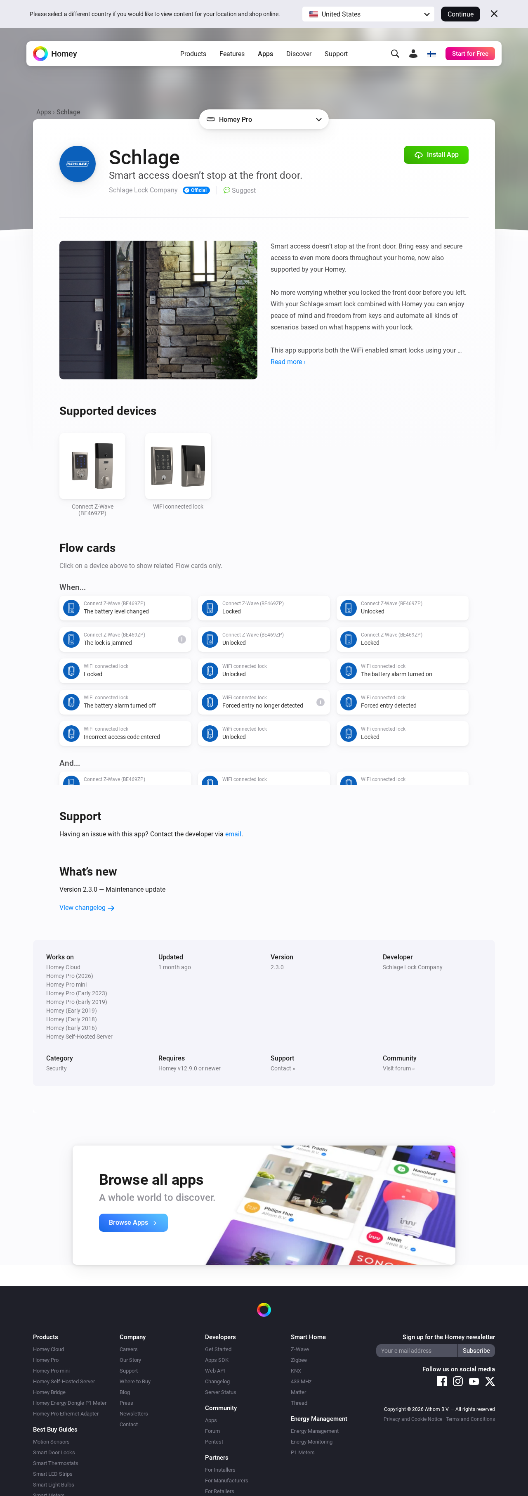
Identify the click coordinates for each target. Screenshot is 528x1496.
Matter (298, 1392)
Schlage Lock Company (413, 967)
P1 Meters (303, 1452)
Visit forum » (399, 1068)
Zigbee (299, 1360)
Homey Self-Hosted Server (64, 1381)
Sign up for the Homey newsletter (449, 1337)
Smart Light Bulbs (53, 1485)
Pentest (214, 1442)
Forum (212, 1431)
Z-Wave (300, 1349)
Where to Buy (135, 1381)
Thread (299, 1403)
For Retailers (219, 1491)
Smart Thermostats (55, 1463)
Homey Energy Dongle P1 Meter (69, 1403)
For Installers (220, 1470)
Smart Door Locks (54, 1452)
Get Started (218, 1349)
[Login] (413, 53)
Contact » (283, 1068)
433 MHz (301, 1381)
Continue (461, 14)
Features (232, 54)
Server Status (220, 1392)
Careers (129, 1349)
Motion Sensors (51, 1442)
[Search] (395, 53)
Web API (215, 1371)
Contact (129, 1424)
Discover (298, 54)
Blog (125, 1392)
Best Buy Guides (55, 1429)
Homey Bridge (49, 1392)
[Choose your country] (431, 53)
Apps (265, 54)
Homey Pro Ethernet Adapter (66, 1414)
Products (193, 54)
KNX (296, 1371)
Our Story (130, 1360)
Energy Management (315, 1431)
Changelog (217, 1381)
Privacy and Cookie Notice (413, 1419)
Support (336, 54)
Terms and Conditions (470, 1419)
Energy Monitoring (311, 1442)
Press (126, 1403)
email (233, 834)
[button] (368, 14)
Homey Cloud (48, 1349)
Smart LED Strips (53, 1474)
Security (56, 1068)
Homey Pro (46, 1360)
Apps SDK (217, 1360)
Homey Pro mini (51, 1371)
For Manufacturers (226, 1480)
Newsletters (134, 1414)
